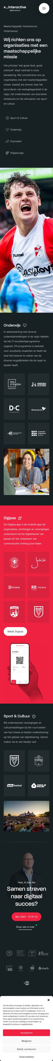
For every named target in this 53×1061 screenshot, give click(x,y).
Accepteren (26, 1032)
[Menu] (44, 8)
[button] (48, 999)
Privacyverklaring (26, 1056)
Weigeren (26, 1041)
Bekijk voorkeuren (26, 1049)
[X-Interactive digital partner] (15, 8)
